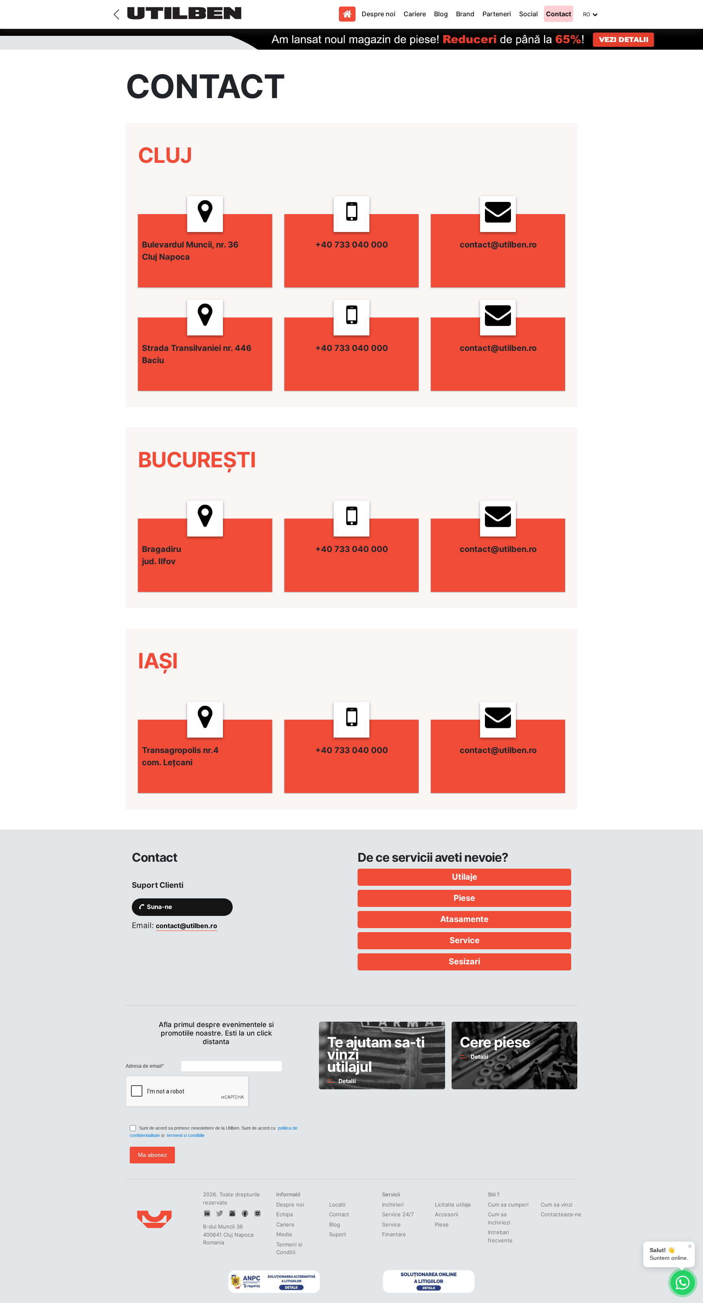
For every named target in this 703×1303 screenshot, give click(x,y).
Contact (558, 14)
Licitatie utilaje (453, 1204)
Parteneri (496, 14)
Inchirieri (393, 1204)
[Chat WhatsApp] (682, 1282)
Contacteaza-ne (561, 1214)
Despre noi (378, 14)
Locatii (337, 1204)
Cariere (415, 14)
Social (528, 14)
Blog (441, 14)
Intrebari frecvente (500, 1236)
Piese (442, 1224)
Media (284, 1234)
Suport (337, 1234)
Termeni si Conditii (289, 1248)
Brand (465, 14)
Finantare (394, 1234)
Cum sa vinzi (556, 1204)
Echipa (284, 1214)
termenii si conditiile (186, 1135)
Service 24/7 (398, 1214)
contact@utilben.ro (186, 926)
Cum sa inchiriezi (499, 1218)
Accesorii (446, 1214)
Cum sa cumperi (508, 1204)
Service (391, 1224)
